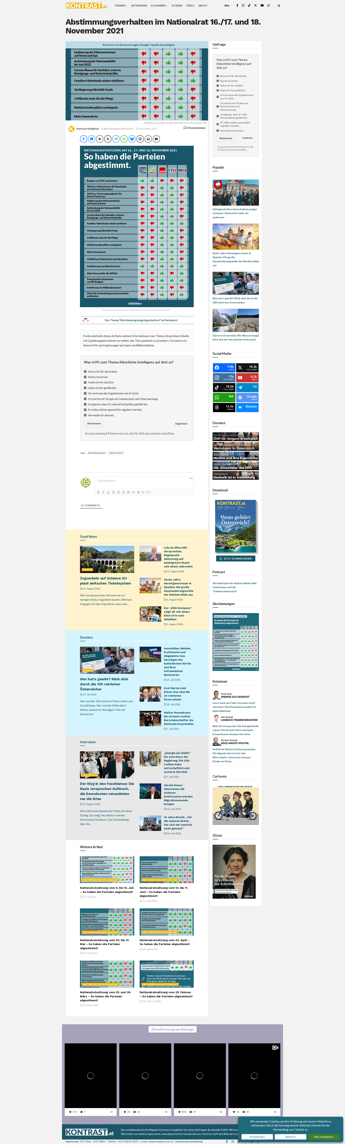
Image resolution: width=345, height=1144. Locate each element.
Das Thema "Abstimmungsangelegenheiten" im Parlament (141, 320)
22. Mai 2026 (89, 953)
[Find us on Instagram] (243, 5)
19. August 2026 (91, 588)
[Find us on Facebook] (237, 5)
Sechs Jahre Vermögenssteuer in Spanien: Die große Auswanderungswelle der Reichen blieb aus (178, 587)
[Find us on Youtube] (262, 5)
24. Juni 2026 (173, 833)
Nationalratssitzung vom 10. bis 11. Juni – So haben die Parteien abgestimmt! (164, 892)
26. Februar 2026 (151, 1001)
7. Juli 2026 (172, 728)
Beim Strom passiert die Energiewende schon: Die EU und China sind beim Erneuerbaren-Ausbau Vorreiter (236, 730)
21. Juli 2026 (173, 679)
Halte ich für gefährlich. (102, 387)
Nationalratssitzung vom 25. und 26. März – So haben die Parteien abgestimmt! (105, 996)
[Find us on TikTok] (249, 5)
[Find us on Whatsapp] (268, 5)
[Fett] (98, 492)
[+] (148, 492)
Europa (87, 569)
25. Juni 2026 (173, 809)
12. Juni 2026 (149, 901)
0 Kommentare (196, 127)
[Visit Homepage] (86, 5)
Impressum (72, 1141)
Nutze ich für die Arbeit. (102, 371)
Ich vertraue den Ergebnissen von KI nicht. (113, 393)
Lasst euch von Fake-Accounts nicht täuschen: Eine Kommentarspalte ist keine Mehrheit (234, 706)
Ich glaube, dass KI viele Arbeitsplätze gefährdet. (118, 404)
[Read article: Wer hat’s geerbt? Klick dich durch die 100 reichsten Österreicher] (107, 660)
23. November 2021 (146, 128)
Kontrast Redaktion (88, 128)
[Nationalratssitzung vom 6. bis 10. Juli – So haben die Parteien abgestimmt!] (236, 641)
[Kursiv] (103, 492)
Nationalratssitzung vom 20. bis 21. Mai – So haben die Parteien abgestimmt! (104, 944)
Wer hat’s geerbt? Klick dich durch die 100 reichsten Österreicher (104, 684)
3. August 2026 (174, 624)
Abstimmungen (96, 452)
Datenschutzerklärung (189, 1141)
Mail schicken (145, 345)
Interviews (139, 5)
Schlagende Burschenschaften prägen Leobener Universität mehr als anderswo (235, 213)
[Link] (138, 492)
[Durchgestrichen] (113, 492)
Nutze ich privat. (98, 377)
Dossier (177, 5)
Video (190, 5)
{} (143, 492)
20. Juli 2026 (173, 704)
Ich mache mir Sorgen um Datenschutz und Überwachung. (123, 398)
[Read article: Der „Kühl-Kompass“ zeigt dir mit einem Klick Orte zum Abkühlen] (150, 614)
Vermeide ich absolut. (101, 415)
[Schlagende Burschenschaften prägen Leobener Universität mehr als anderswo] (236, 192)
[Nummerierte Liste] (118, 492)
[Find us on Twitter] (255, 5)
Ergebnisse (181, 423)
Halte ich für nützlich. (101, 382)
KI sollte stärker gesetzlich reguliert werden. (115, 409)
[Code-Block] (133, 492)
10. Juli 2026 (89, 896)
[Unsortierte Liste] (123, 492)
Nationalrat (116, 452)
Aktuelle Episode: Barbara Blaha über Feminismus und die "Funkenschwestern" (235, 587)
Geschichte (90, 775)
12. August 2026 (175, 571)
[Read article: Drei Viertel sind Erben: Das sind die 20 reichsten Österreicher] (150, 694)
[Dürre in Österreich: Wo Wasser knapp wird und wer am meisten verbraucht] (236, 320)
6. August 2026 (174, 599)
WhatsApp (33, 1123)
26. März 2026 (90, 1005)
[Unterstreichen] (108, 492)
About (203, 5)
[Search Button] (279, 5)
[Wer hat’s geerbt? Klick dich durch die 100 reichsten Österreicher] (236, 283)
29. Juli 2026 (89, 694)
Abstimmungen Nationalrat (118, 128)
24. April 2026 (150, 949)
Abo (226, 5)
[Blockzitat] (128, 492)
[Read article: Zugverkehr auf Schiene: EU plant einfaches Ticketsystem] (107, 559)
